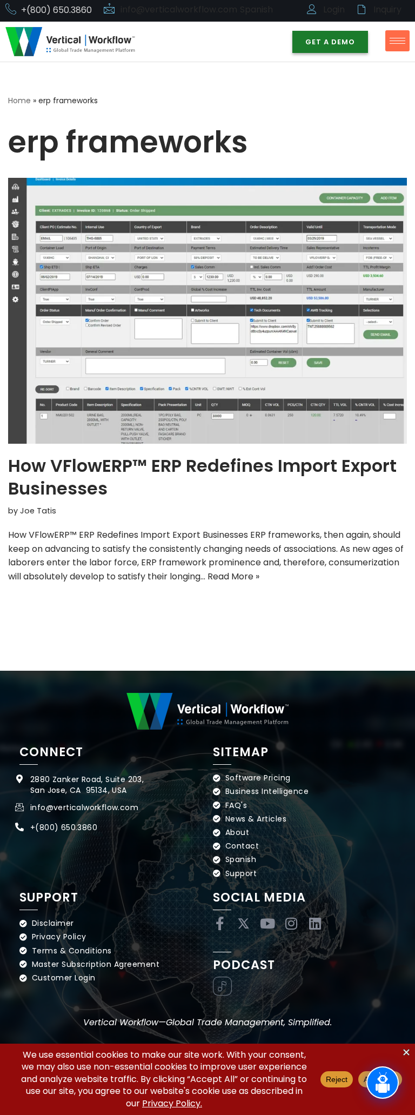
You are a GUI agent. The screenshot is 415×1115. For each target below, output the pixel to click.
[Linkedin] (315, 923)
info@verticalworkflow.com (179, 9)
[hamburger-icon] (397, 40)
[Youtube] (267, 923)
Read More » (233, 576)
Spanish (256, 9)
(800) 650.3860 (66, 827)
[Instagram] (291, 923)
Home (19, 100)
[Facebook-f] (219, 923)
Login (334, 9)
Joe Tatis (38, 510)
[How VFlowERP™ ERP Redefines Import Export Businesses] (207, 311)
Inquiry (387, 9)
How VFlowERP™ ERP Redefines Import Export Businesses (202, 476)
